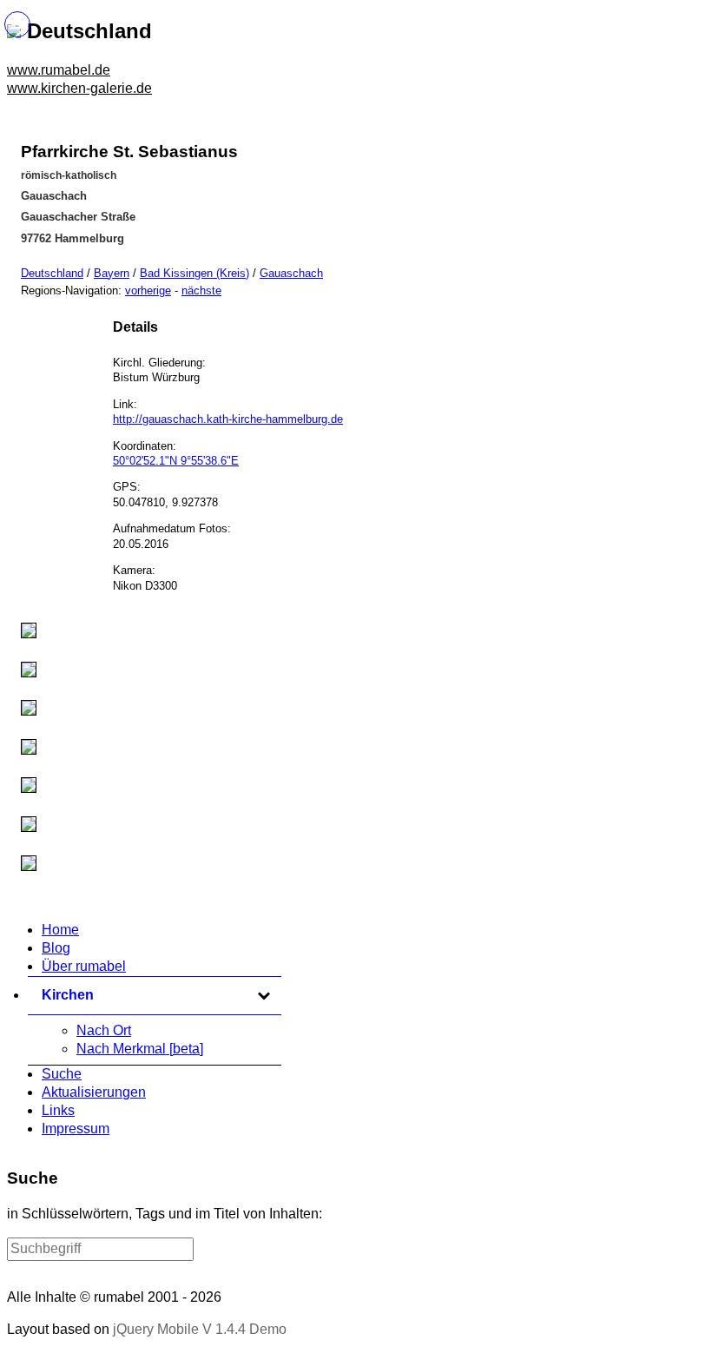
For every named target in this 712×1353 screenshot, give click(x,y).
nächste (201, 290)
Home (60, 929)
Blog (56, 947)
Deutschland (52, 273)
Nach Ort (103, 1030)
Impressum (75, 1128)
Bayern (111, 273)
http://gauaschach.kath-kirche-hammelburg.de (228, 419)
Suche (62, 1073)
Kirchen (156, 994)
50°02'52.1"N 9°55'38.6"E (176, 460)
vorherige (148, 290)
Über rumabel (84, 966)
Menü (17, 24)
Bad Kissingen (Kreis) (194, 273)
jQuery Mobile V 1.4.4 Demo (200, 1329)
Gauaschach (291, 273)
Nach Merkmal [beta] (139, 1048)
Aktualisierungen (94, 1092)
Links (58, 1110)
